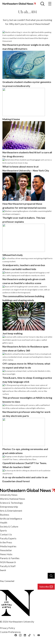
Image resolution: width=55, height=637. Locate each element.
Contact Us (6, 534)
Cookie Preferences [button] (10, 631)
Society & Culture (9, 526)
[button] (42, 3)
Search (3, 570)
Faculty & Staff (8, 566)
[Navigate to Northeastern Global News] (27, 490)
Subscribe (44, 586)
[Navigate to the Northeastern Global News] (20, 3)
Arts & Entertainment (11, 510)
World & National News (12, 498)
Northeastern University (21, 621)
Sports (3, 530)
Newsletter (6, 550)
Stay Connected (7, 581)
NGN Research (8, 562)
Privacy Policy (7, 627)
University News (8, 494)
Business (4, 514)
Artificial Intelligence (11, 518)
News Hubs (6, 554)
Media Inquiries (8, 546)
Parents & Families (9, 558)
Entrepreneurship (9, 506)
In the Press (6, 542)
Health (3, 522)
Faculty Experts (8, 538)
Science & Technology (11, 502)
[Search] (51, 576)
